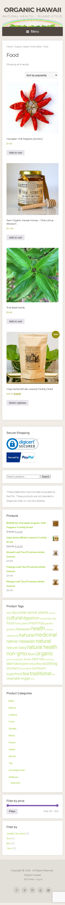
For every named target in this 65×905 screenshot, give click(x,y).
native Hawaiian (20, 641)
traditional (40, 673)
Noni (32, 654)
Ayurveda (19, 612)
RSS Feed (29, 879)
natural (43, 641)
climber (52, 613)
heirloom (49, 630)
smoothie (35, 664)
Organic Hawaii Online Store (27, 46)
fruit (41, 623)
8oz (8, 843)
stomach (12, 668)
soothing (49, 663)
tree (53, 674)
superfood (14, 674)
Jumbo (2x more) (15, 833)
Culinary (13, 714)
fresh (33, 623)
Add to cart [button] (15, 152)
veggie (25, 678)
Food (11, 721)
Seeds (12, 749)
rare (35, 659)
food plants (22, 623)
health (38, 628)
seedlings (50, 659)
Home (9, 46)
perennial (10, 659)
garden (49, 623)
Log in (39, 879)
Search (45, 476)
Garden (12, 728)
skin (10, 663)
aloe (9, 612)
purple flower (23, 659)
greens (10, 629)
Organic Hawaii (32, 10)
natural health (42, 647)
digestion (31, 618)
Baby (11, 700)
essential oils (48, 618)
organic (44, 653)
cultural (14, 618)
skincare (21, 663)
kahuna (26, 635)
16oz (9, 848)
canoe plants (37, 612)
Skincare (15, 782)
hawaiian (23, 629)
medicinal (46, 635)
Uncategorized (17, 770)
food (10, 623)
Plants (12, 742)
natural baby (16, 648)
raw (42, 659)
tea (26, 673)
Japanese (12, 635)
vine (32, 679)
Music (12, 735)
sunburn (39, 668)
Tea (10, 763)
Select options (17, 402)
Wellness (13, 777)
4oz (8, 838)
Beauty (12, 707)
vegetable (13, 678)
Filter (12, 811)
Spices (12, 756)
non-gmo (16, 653)
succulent (25, 668)
